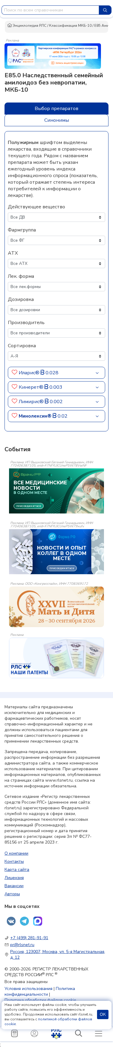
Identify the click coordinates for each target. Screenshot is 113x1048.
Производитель (26, 322)
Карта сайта (17, 869)
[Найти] (105, 10)
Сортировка (22, 345)
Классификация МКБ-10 (70, 25)
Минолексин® (36, 416)
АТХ (13, 253)
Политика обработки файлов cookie (40, 1000)
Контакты (14, 861)
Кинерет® (32, 387)
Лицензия (14, 878)
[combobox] (50, 10)
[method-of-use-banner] (53, 55)
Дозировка (21, 299)
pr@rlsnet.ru (22, 945)
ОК (103, 1014)
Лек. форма (21, 276)
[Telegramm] (24, 921)
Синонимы (56, 120)
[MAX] (37, 921)
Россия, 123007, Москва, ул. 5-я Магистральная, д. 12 (57, 954)
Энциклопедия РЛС (29, 25)
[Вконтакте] (11, 921)
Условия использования (28, 988)
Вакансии (14, 886)
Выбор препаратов (56, 108)
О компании (16, 853)
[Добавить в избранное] (14, 372)
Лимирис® (32, 401)
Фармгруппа (22, 230)
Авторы (12, 894)
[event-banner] (56, 607)
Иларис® (30, 372)
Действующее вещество (36, 207)
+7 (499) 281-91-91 (29, 938)
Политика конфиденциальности (40, 991)
